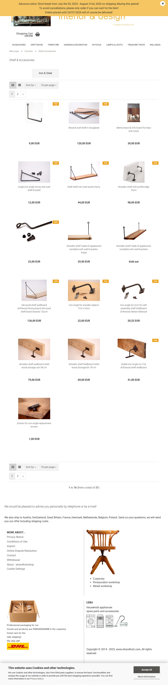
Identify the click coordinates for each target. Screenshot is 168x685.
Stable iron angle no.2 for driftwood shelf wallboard (134, 366)
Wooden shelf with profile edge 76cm (133, 188)
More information (147, 676)
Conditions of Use (17, 541)
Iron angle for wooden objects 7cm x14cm (84, 307)
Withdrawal (13, 560)
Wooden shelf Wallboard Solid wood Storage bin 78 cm (84, 366)
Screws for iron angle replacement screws (34, 425)
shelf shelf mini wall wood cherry (83, 187)
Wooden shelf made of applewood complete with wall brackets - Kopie (84, 249)
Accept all (147, 669)
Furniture (53, 45)
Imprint (11, 546)
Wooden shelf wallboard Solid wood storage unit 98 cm (34, 366)
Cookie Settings (16, 568)
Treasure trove (136, 45)
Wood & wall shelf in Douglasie (83, 127)
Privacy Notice (36, 678)
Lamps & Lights (114, 45)
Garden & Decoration (75, 45)
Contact (11, 555)
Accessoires (19, 45)
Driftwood (37, 45)
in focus (96, 45)
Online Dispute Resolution (22, 550)
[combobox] (31, 85)
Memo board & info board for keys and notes (133, 129)
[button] (12, 85)
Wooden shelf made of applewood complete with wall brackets (133, 248)
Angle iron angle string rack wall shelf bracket (34, 188)
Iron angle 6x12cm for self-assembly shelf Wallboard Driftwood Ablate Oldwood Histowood (133, 308)
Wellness (155, 45)
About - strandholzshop (20, 564)
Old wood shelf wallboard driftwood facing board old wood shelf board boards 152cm (34, 308)
